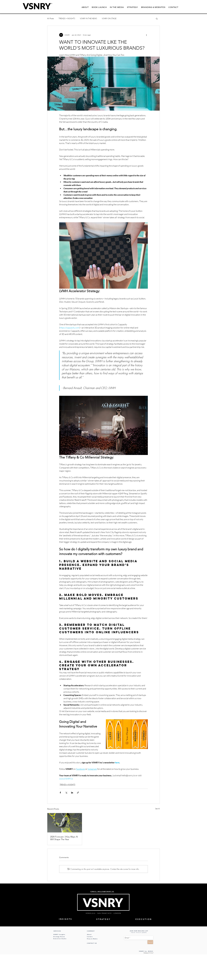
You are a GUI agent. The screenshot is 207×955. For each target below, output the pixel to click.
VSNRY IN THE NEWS (88, 18)
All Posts (50, 18)
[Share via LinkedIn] (72, 792)
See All (157, 809)
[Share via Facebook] (60, 792)
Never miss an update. (139, 932)
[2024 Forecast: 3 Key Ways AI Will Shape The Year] (64, 822)
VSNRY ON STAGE (109, 18)
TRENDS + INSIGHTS (67, 18)
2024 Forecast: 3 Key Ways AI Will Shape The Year (64, 838)
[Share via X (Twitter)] (66, 792)
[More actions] (146, 34)
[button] (157, 18)
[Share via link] (78, 792)
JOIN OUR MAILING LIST (139, 931)
